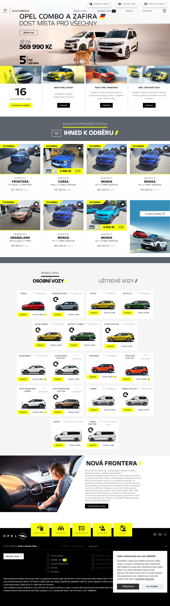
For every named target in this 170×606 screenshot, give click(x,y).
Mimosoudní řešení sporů (106, 560)
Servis (129, 11)
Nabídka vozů (106, 11)
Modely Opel (80, 11)
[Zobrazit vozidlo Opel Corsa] (63, 159)
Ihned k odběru (39, 314)
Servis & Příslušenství (60, 564)
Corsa (63, 181)
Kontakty (55, 571)
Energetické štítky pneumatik (108, 564)
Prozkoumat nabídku (21, 105)
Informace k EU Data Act (106, 568)
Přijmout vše (128, 586)
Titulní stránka (57, 556)
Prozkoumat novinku (97, 506)
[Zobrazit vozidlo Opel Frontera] (20, 159)
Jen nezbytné (152, 586)
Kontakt (147, 11)
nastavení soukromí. (144, 579)
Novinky (54, 568)
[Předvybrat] (36, 148)
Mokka (106, 181)
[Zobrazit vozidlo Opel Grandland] (20, 215)
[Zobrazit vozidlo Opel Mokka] (107, 159)
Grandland (20, 238)
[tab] (118, 279)
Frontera (20, 181)
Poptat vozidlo (73, 314)
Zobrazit (63, 105)
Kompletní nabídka (153, 214)
